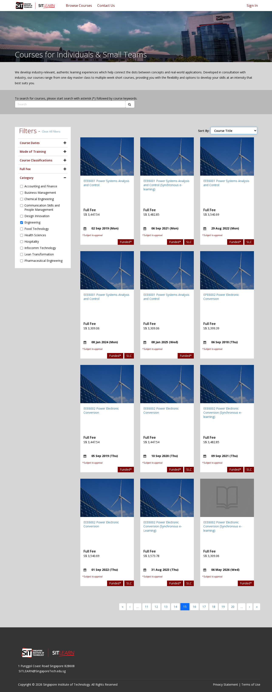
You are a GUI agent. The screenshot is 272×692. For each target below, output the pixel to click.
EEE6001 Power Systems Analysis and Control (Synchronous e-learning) (166, 185)
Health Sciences (35, 235)
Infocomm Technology (40, 248)
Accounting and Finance (40, 186)
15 (185, 607)
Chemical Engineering (39, 199)
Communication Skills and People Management (42, 207)
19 (223, 607)
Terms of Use (250, 684)
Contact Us (106, 5)
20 (232, 607)
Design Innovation (37, 216)
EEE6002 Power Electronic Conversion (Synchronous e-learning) (222, 412)
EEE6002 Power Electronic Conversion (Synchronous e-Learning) (162, 526)
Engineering (32, 222)
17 (204, 607)
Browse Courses (79, 5)
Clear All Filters (51, 131)
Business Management (40, 193)
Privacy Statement (225, 684)
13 (165, 607)
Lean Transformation (39, 254)
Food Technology (36, 229)
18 (213, 607)
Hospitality (31, 241)
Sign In (252, 5)
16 (194, 607)
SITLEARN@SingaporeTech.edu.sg (42, 671)
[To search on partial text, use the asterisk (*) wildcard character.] (130, 104)
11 (146, 607)
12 (156, 607)
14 (175, 607)
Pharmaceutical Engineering (43, 261)
